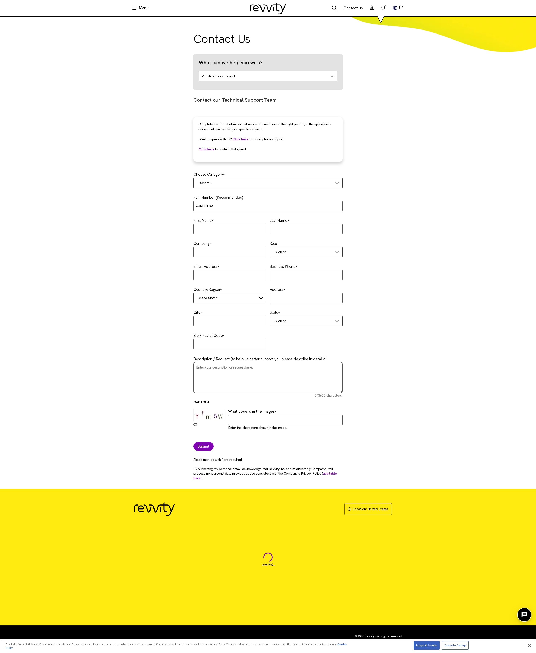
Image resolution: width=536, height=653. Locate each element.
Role (273, 243)
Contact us (353, 7)
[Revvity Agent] (524, 614)
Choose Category (208, 174)
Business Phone (282, 266)
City (196, 312)
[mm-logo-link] (268, 8)
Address (276, 289)
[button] (372, 8)
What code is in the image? (251, 411)
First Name (202, 220)
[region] (268, 646)
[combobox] (268, 183)
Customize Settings (455, 645)
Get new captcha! (195, 424)
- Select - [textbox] (204, 183)
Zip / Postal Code (208, 335)
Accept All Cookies (426, 645)
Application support (218, 76)
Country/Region (206, 289)
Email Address (205, 266)
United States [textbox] (207, 298)
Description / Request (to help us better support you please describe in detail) (258, 358)
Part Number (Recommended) (218, 197)
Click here (240, 139)
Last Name (278, 220)
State (274, 312)
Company (201, 243)
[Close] (529, 645)
